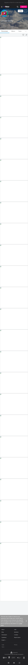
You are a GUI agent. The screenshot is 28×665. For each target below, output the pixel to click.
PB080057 (3, 348)
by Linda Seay (3, 72)
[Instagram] (19, 663)
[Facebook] (8, 663)
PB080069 (3, 454)
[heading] (6, 6)
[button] (24, 72)
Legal (3, 644)
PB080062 (3, 412)
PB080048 (3, 284)
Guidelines (4, 637)
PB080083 (3, 577)
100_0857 (3, 135)
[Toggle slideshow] (23, 35)
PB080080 (3, 540)
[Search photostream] (20, 34)
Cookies (16, 634)
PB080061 (3, 391)
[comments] (26, 72)
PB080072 (3, 476)
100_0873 (3, 220)
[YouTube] (14, 663)
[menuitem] (17, 7)
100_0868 (3, 199)
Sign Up (24, 6)
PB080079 (3, 518)
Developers (4, 634)
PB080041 (3, 263)
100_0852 (3, 114)
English (3, 640)
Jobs (15, 629)
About (3, 629)
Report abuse (17, 637)
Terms (3, 647)
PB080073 (3, 497)
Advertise (16, 632)
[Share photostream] (26, 35)
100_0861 (3, 156)
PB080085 (3, 598)
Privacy (15, 644)
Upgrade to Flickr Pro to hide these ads (14, 2)
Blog (3, 632)
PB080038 (3, 242)
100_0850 (3, 92)
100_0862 (3, 178)
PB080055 (3, 327)
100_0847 (3, 71)
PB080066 (3, 433)
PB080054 (3, 305)
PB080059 (3, 369)
